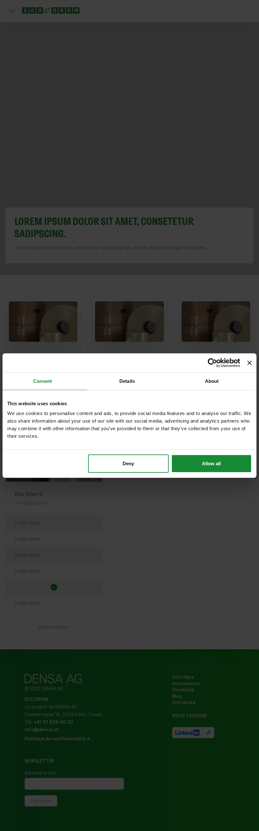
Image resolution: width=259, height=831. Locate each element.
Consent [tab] (42, 380)
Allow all (211, 463)
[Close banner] (249, 362)
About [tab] (212, 380)
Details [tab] (127, 380)
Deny (128, 463)
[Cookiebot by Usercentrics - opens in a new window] (212, 362)
